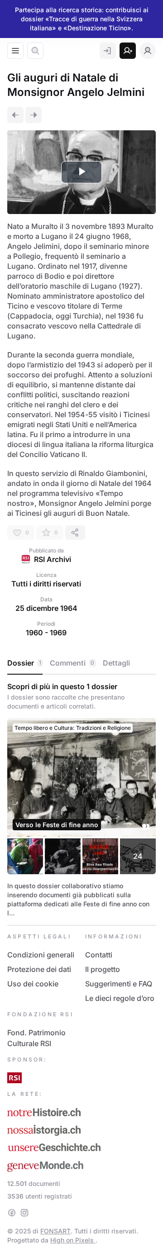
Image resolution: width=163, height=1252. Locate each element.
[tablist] (81, 663)
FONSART (55, 1231)
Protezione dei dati (39, 969)
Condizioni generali (40, 954)
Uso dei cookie (32, 983)
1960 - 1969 (46, 632)
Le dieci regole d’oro (119, 998)
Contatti (98, 954)
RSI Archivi (52, 559)
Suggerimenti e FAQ (118, 983)
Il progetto (102, 969)
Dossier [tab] (24, 662)
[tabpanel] (81, 800)
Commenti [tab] (72, 662)
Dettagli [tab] (116, 662)
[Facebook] (11, 1212)
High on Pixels (73, 1240)
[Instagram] (24, 1212)
